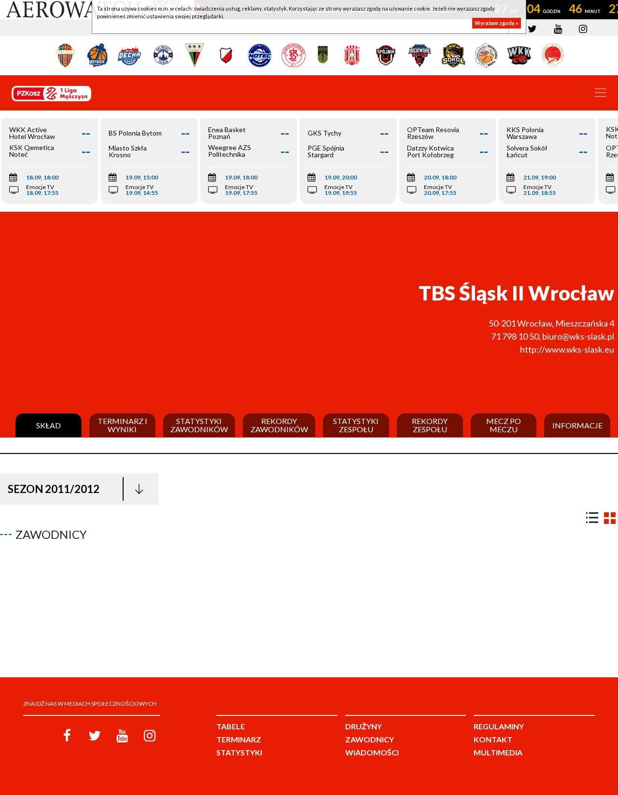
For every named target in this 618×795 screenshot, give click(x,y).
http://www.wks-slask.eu (567, 349)
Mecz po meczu (503, 425)
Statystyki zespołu (356, 425)
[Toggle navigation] (600, 92)
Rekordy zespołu (430, 425)
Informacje (577, 425)
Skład (48, 425)
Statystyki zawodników (199, 425)
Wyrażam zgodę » (497, 23)
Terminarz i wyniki (122, 425)
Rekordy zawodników (279, 425)
